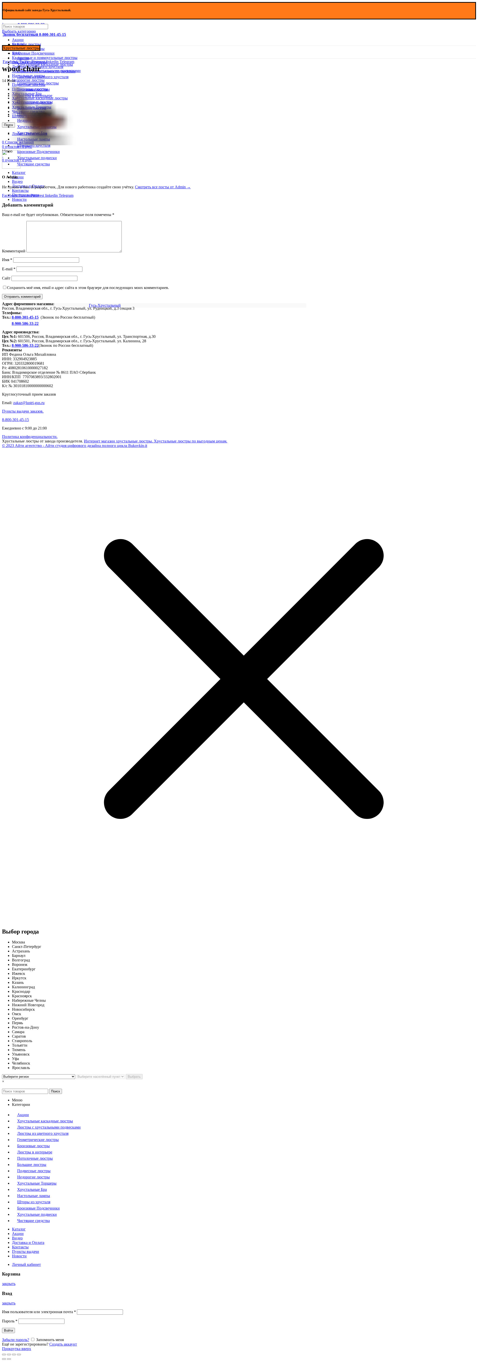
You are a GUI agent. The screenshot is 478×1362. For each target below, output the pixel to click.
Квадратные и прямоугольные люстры (44, 58)
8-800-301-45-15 (25, 317)
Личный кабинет (26, 1264)
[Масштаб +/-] (19, 1354)
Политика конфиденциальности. (30, 436)
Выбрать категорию (19, 31)
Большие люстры (26, 44)
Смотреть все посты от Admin (163, 187)
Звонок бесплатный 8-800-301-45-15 (34, 34)
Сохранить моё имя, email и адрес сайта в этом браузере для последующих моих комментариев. (88, 288)
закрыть (8, 1284)
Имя (7, 260)
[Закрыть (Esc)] (4, 1354)
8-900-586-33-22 (25, 323)
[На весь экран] (14, 1354)
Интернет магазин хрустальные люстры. (118, 441)
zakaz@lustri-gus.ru (29, 403)
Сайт (6, 278)
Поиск (55, 1091)
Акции (18, 40)
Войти (8, 1330)
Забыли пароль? (15, 1340)
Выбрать (134, 1076)
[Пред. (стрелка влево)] (4, 1359)
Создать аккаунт (63, 1344)
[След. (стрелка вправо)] (9, 1359)
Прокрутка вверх (16, 1349)
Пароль (9, 1321)
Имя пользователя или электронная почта (39, 1312)
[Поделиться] (9, 1354)
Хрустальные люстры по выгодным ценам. (190, 441)
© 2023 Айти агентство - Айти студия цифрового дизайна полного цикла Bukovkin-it (74, 445)
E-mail (8, 269)
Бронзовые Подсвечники (33, 53)
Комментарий (13, 251)
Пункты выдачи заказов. (23, 411)
